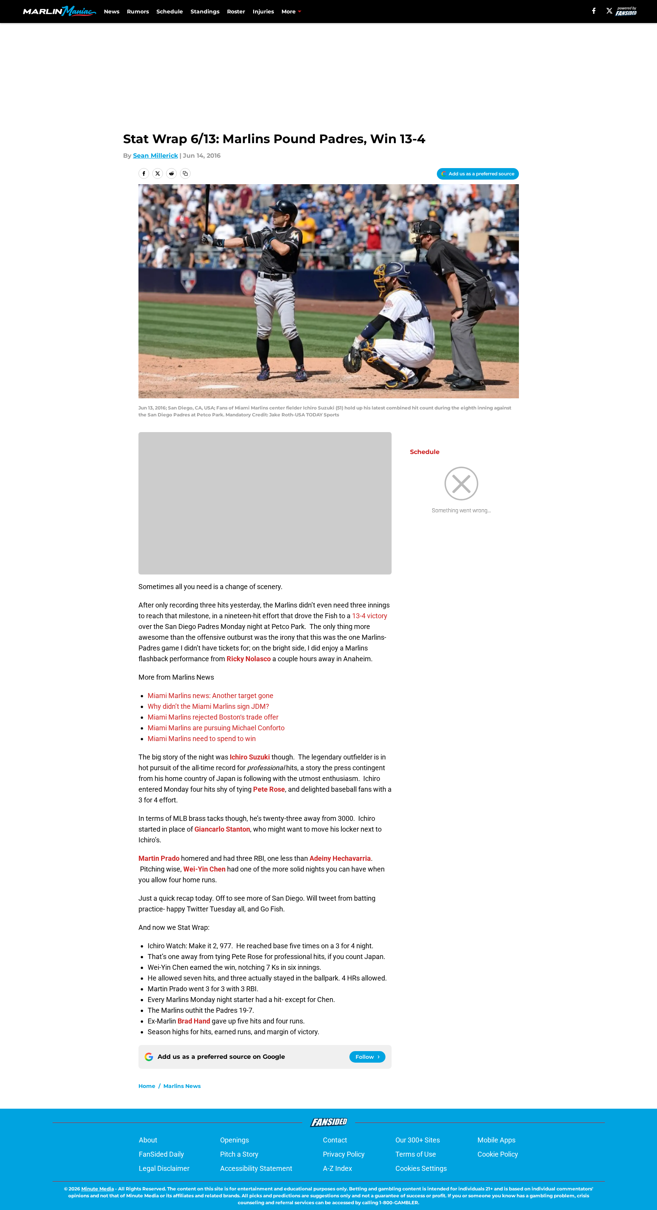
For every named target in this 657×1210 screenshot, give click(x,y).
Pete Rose (269, 789)
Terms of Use (415, 1154)
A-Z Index (337, 1168)
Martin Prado (158, 858)
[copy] (185, 173)
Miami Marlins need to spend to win (202, 739)
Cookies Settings (421, 1168)
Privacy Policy (344, 1154)
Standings (205, 11)
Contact (335, 1140)
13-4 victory (369, 616)
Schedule (169, 11)
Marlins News (182, 1086)
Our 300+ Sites (417, 1140)
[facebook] (594, 11)
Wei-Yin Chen (204, 869)
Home (146, 1086)
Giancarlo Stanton (222, 829)
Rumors (138, 11)
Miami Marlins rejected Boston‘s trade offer (213, 717)
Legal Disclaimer (164, 1168)
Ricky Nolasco (249, 659)
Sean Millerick (155, 155)
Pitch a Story (239, 1154)
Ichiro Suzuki (250, 757)
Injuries (263, 11)
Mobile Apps (496, 1140)
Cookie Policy (498, 1154)
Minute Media (97, 1189)
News (111, 11)
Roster (236, 11)
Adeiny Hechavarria (340, 858)
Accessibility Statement (256, 1168)
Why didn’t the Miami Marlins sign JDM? (208, 706)
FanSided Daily (161, 1154)
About (148, 1140)
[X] (609, 11)
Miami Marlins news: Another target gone (210, 696)
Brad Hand (194, 1021)
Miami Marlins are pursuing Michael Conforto (216, 728)
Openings (234, 1140)
